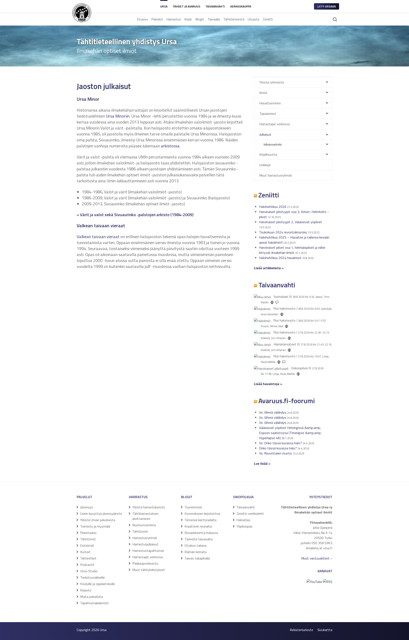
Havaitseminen (270, 103)
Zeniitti (268, 19)
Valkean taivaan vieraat (98, 236)
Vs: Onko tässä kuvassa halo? (280, 443)
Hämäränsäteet (285, 344)
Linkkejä (264, 164)
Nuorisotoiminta (144, 525)
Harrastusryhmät (144, 537)
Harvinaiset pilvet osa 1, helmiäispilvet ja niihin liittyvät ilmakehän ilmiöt (292, 250)
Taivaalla (213, 19)
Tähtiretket (88, 558)
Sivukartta (324, 629)
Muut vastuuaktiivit (315, 558)
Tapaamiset (267, 113)
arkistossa (170, 145)
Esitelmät (87, 545)
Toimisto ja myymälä (95, 526)
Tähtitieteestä (233, 19)
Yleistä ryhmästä (271, 82)
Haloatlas (243, 519)
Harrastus (173, 19)
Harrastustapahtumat (148, 550)
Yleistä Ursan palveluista (97, 519)
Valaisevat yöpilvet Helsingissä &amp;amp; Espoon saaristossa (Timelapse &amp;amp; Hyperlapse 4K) (290, 432)
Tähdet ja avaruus (186, 6)
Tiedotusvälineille (92, 577)
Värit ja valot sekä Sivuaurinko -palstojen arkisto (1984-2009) (136, 214)
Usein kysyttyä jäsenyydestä (101, 513)
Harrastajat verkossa (274, 124)
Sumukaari (281, 296)
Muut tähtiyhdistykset (148, 569)
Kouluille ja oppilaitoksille (97, 583)
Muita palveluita (91, 596)
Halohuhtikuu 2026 (272, 206)
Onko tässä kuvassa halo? (278, 448)
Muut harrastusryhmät (275, 175)
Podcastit (87, 564)
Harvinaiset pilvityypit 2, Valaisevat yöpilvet (290, 221)
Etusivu (142, 19)
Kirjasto (85, 590)
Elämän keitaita (195, 551)
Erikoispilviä (299, 368)
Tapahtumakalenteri (94, 602)
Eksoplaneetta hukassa (201, 532)
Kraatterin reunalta (198, 526)
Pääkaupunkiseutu (145, 563)
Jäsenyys (86, 507)
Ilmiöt (263, 92)
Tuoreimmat (193, 507)
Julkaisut (265, 134)
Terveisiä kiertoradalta (200, 519)
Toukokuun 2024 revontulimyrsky (283, 232)
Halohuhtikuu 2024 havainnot (280, 257)
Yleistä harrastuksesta (148, 507)
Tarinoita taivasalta (198, 539)
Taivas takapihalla (197, 558)
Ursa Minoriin (118, 116)
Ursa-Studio (89, 571)
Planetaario (88, 532)
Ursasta (253, 19)
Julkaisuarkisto (273, 144)
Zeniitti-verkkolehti (250, 513)
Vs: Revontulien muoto (275, 453)
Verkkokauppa (240, 6)
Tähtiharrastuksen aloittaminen (145, 516)
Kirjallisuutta (268, 154)
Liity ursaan (326, 6)
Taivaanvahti (215, 6)
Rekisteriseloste (301, 629)
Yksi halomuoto (284, 308)
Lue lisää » (262, 463)
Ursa (163, 6)
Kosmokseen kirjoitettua (202, 513)
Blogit (199, 19)
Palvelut (157, 19)
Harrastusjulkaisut (145, 544)
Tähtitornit (88, 539)
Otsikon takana (195, 545)
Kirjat (188, 19)
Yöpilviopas (244, 526)
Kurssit (85, 551)
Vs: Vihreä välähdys (272, 412)
